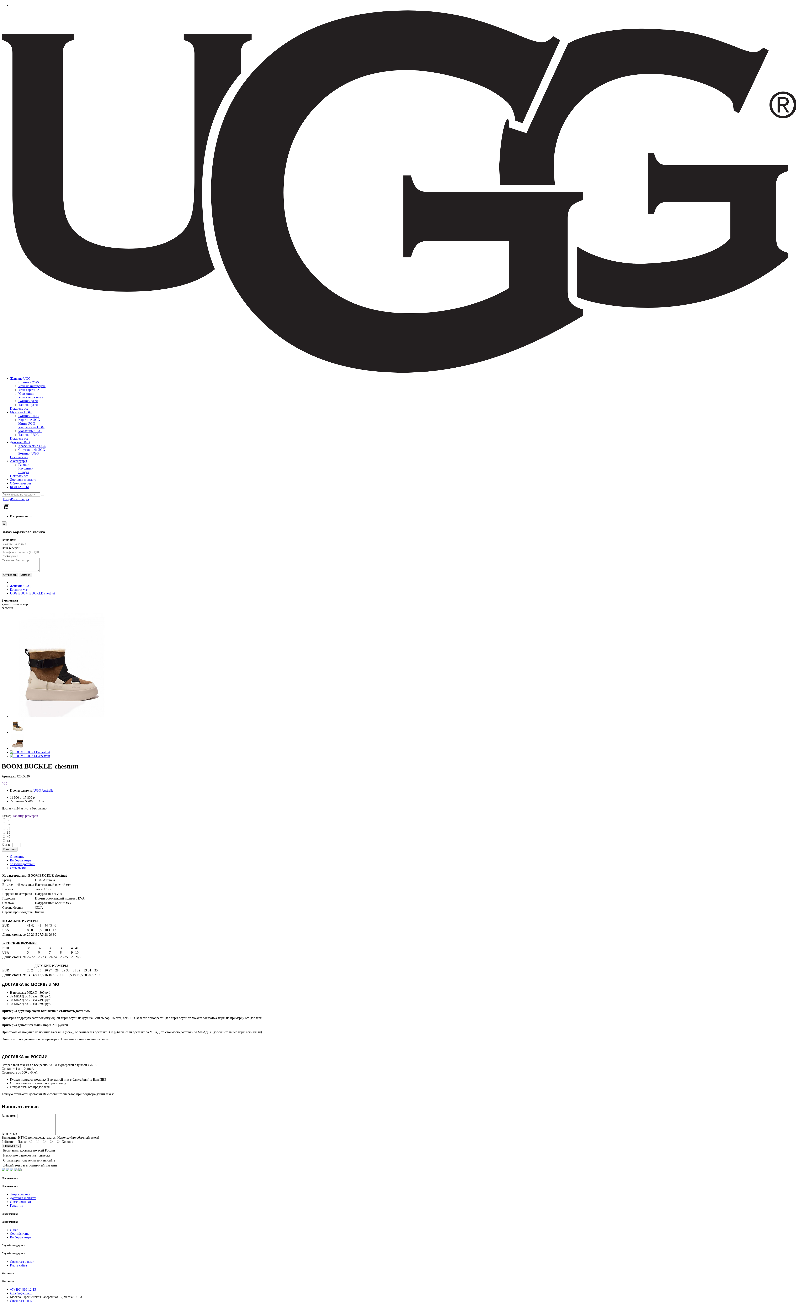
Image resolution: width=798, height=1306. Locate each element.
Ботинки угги (28, 401)
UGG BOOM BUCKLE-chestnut (32, 593)
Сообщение (10, 556)
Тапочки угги (28, 405)
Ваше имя (9, 540)
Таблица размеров (25, 816)
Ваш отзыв (9, 1133)
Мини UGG (26, 423)
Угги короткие (28, 390)
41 (8, 841)
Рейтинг (8, 1141)
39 (8, 832)
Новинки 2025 (28, 382)
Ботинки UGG (28, 416)
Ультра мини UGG (31, 427)
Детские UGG (20, 442)
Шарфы (23, 472)
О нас (14, 1230)
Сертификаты (20, 1233)
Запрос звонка (20, 1194)
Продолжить (11, 1145)
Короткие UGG (29, 419)
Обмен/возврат (20, 483)
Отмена (25, 574)
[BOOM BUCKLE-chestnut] (62, 716)
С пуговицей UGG (31, 449)
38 (8, 828)
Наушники (25, 468)
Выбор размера (20, 860)
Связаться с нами (22, 1261)
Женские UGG (20, 378)
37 (8, 824)
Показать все (19, 408)
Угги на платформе (32, 386)
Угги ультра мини (30, 397)
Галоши (23, 464)
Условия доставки (22, 864)
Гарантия (16, 1205)
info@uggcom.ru (21, 1293)
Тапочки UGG (28, 434)
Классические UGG (32, 446)
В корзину (9, 849)
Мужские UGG (21, 412)
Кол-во (6, 844)
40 (8, 836)
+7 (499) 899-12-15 (23, 1289)
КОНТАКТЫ (19, 487)
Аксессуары (18, 461)
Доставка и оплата (23, 479)
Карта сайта (18, 1265)
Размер (6, 816)
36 (8, 820)
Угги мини (26, 393)
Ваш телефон (11, 548)
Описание (17, 856)
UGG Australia (43, 790)
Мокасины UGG (30, 431)
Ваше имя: (9, 1115)
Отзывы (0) (18, 868)
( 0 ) (4, 783)
